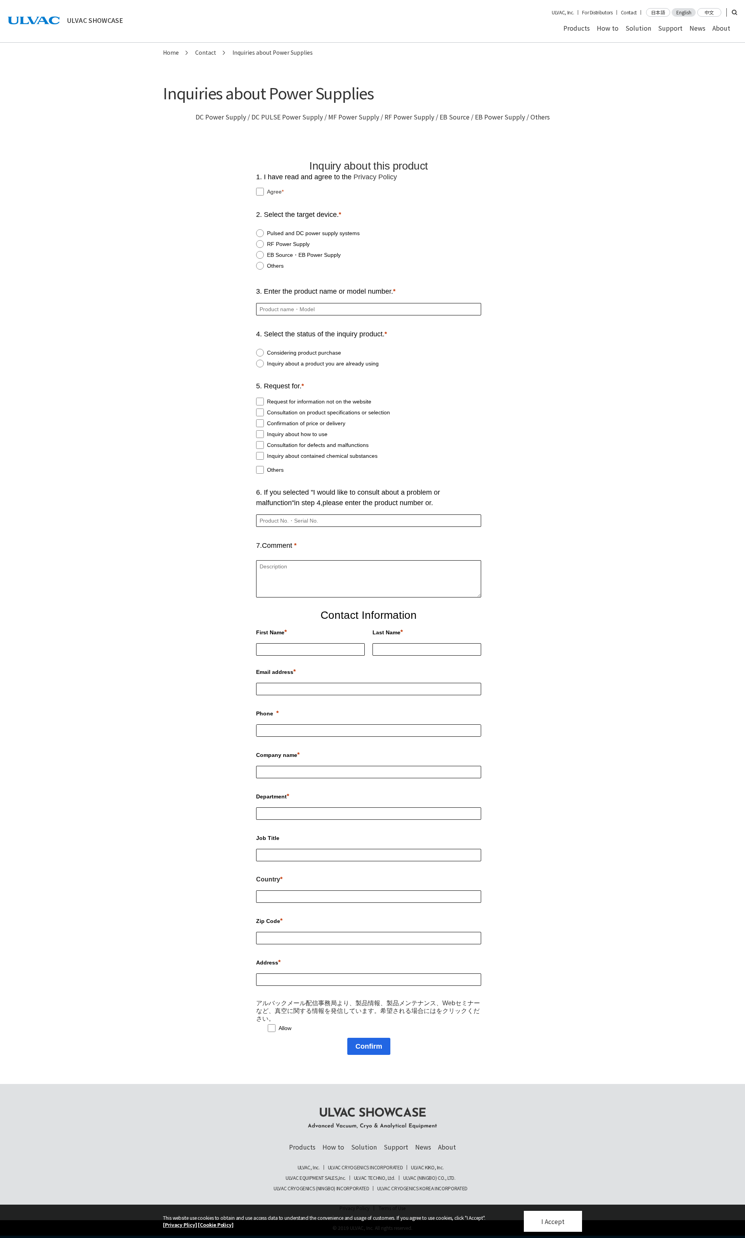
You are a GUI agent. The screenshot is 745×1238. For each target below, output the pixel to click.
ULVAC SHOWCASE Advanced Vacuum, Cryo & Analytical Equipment (372, 1118)
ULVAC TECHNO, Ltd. (374, 1178)
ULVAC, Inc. (563, 12)
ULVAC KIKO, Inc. (427, 1167)
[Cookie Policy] (216, 1224)
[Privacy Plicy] (180, 1224)
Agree (274, 192)
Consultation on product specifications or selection (328, 412)
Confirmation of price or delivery (306, 423)
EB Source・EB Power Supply (304, 255)
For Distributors (597, 12)
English (683, 12)
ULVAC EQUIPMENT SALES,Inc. (316, 1178)
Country (268, 879)
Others (275, 266)
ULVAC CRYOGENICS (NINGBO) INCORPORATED (321, 1188)
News (697, 28)
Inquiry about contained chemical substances (322, 456)
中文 (709, 12)
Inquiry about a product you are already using (323, 363)
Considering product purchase (304, 353)
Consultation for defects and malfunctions (318, 445)
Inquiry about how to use (297, 434)
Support (670, 28)
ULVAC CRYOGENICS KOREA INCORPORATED (422, 1188)
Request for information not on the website (319, 401)
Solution (638, 28)
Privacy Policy (375, 177)
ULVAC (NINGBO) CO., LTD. (429, 1178)
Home (171, 52)
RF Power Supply (288, 244)
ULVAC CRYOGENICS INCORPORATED (365, 1167)
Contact (629, 12)
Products (576, 28)
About (721, 28)
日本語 (658, 12)
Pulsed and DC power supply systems (313, 233)
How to (608, 28)
